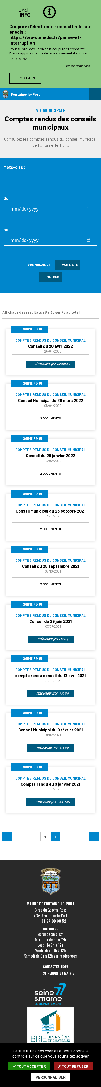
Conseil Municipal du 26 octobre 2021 (50, 511)
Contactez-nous (56, 967)
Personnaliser (51, 1077)
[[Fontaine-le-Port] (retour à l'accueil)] (50, 894)
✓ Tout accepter (29, 1066)
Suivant (94, 836)
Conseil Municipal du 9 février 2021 (50, 729)
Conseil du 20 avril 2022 (50, 346)
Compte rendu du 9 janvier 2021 (50, 784)
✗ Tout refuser (73, 1066)
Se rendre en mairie (58, 973)
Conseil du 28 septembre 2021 (50, 566)
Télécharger (52, 364)
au (6, 229)
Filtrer (52, 276)
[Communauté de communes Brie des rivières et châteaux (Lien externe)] (50, 1027)
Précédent (7, 836)
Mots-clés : (14, 167)
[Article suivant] (96, 44)
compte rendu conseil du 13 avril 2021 (50, 675)
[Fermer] (92, 10)
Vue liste (69, 264)
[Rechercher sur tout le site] (83, 94)
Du (6, 198)
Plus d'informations (66, 60)
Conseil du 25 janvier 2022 (50, 455)
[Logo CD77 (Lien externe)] (50, 994)
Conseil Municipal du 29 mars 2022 (50, 400)
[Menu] (95, 94)
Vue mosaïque (38, 264)
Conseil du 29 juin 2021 (50, 621)
